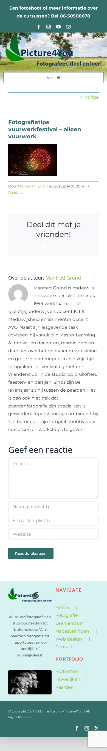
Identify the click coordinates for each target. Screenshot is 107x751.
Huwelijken (67, 679)
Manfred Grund (31, 186)
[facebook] (38, 27)
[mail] (68, 27)
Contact (64, 646)
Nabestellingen (72, 631)
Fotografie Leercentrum (70, 619)
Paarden (64, 687)
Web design (68, 639)
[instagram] (48, 27)
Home (62, 607)
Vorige (92, 97)
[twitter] (96, 728)
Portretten (67, 671)
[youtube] (58, 27)
